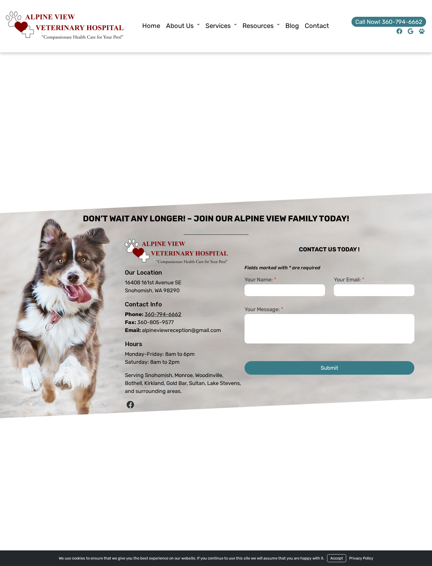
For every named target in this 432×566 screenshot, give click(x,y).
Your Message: (264, 309)
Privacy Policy (361, 558)
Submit (329, 368)
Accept (336, 558)
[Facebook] (130, 405)
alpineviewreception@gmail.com (181, 330)
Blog (292, 26)
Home (151, 26)
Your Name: (260, 279)
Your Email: (349, 279)
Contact (317, 26)
